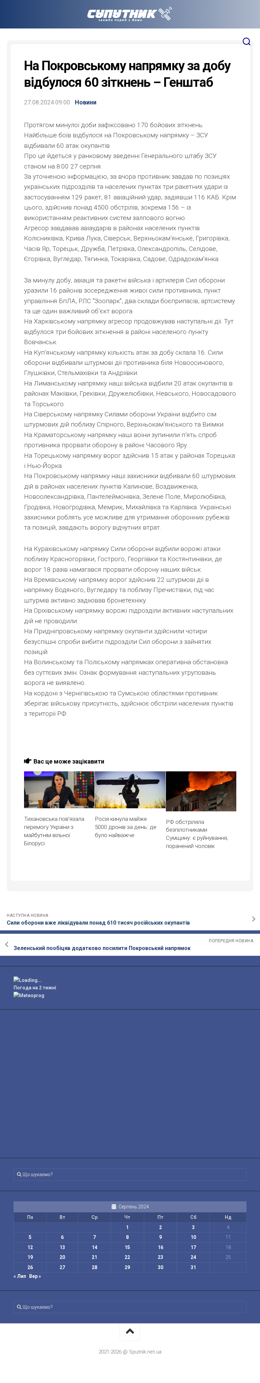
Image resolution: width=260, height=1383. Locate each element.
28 (94, 1267)
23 (160, 1257)
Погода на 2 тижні (35, 987)
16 (160, 1247)
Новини (85, 102)
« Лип (20, 1276)
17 (193, 1247)
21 (94, 1257)
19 (30, 1257)
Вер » (35, 1276)
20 (62, 1257)
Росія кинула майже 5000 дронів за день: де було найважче (125, 826)
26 (30, 1267)
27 (62, 1267)
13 (62, 1247)
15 (127, 1247)
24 (193, 1257)
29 (127, 1267)
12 (30, 1247)
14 (94, 1247)
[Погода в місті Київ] (130, 980)
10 (193, 1237)
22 (127, 1257)
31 (193, 1267)
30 (160, 1267)
